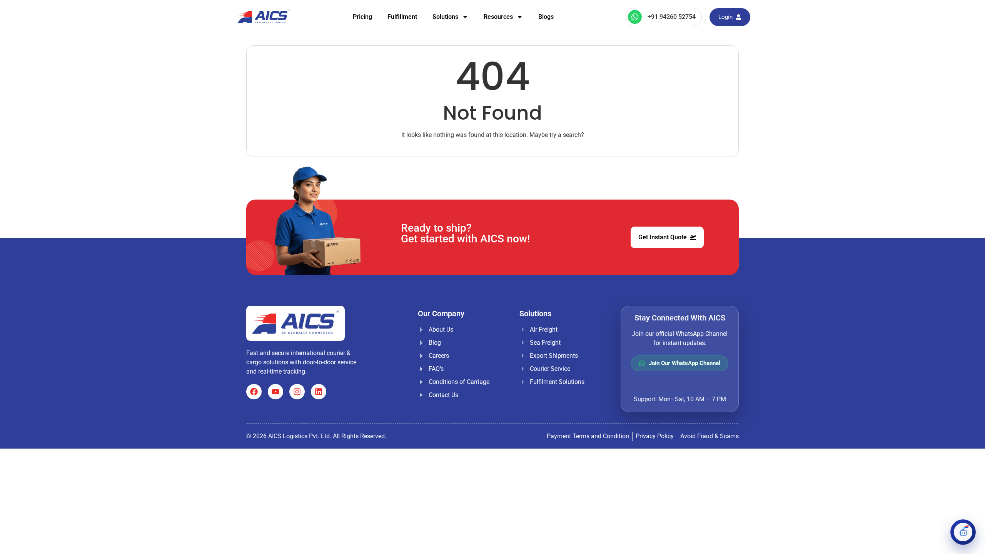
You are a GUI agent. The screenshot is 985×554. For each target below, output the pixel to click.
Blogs (546, 16)
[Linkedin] (318, 391)
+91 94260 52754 (672, 16)
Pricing (362, 16)
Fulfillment (402, 16)
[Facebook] (254, 391)
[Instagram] (297, 391)
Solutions (445, 16)
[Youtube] (275, 391)
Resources (498, 16)
